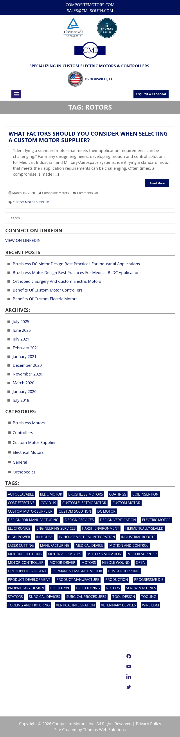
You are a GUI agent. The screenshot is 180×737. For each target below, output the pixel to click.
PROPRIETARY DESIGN (26, 588)
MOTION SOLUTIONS (25, 554)
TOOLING (148, 596)
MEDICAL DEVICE (89, 545)
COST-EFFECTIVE (21, 502)
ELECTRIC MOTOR (156, 519)
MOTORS (88, 562)
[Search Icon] (97, 94)
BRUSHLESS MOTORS (85, 494)
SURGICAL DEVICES (44, 596)
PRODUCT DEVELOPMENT (29, 579)
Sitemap (12, 688)
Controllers (23, 432)
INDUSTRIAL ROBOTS (138, 536)
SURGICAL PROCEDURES (86, 596)
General (20, 462)
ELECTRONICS (19, 528)
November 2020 (27, 374)
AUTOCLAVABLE (21, 494)
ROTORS (113, 588)
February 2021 (26, 347)
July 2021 (21, 339)
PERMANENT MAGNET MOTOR (77, 571)
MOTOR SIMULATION (104, 554)
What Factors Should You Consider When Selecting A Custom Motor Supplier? (88, 137)
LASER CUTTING (21, 545)
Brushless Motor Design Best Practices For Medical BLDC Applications (77, 272)
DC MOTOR (106, 511)
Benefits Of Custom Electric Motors (45, 298)
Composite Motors (69, 723)
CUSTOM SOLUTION (75, 511)
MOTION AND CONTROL (128, 545)
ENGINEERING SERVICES (56, 528)
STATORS (15, 596)
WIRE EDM (150, 605)
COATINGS (117, 494)
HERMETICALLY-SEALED (144, 528)
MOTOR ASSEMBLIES (64, 554)
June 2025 (22, 330)
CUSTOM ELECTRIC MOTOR (84, 502)
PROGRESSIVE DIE (148, 579)
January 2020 (24, 391)
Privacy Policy (148, 723)
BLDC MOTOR (51, 494)
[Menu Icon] (16, 94)
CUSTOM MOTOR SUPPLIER (30, 511)
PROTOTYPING (88, 588)
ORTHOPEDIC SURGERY (27, 571)
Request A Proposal (151, 94)
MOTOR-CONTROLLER (25, 562)
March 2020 (23, 382)
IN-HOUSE (44, 536)
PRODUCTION (116, 579)
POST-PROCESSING (123, 571)
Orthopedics (24, 472)
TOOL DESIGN (123, 596)
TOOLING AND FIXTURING (29, 605)
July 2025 (21, 321)
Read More (157, 183)
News (10, 677)
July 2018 (21, 400)
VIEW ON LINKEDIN (23, 240)
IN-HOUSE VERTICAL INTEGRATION (87, 536)
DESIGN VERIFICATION (118, 519)
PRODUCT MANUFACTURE (77, 579)
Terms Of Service (20, 693)
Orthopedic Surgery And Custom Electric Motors (57, 281)
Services (12, 666)
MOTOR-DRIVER (62, 562)
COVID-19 (48, 502)
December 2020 (27, 365)
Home (10, 655)
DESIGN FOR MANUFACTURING (33, 519)
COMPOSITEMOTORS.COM (90, 4)
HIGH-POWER (19, 536)
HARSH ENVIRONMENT (100, 528)
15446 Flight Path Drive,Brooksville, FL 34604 (86, 662)
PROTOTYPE (60, 588)
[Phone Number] (58, 94)
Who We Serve (18, 671)
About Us (13, 660)
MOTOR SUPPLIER (142, 554)
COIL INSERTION (145, 494)
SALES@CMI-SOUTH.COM (90, 10)
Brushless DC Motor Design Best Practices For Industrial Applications (76, 263)
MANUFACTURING (55, 545)
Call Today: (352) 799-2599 (89, 696)
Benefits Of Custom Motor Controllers (48, 290)
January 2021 (24, 356)
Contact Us (15, 682)
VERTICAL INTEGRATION (75, 605)
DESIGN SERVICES (79, 519)
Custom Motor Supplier (31, 202)
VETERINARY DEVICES (118, 605)
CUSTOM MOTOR (126, 502)
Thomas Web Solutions (104, 729)
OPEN (140, 562)
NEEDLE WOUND (116, 562)
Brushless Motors (29, 422)
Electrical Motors (28, 452)
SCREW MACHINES (141, 588)
